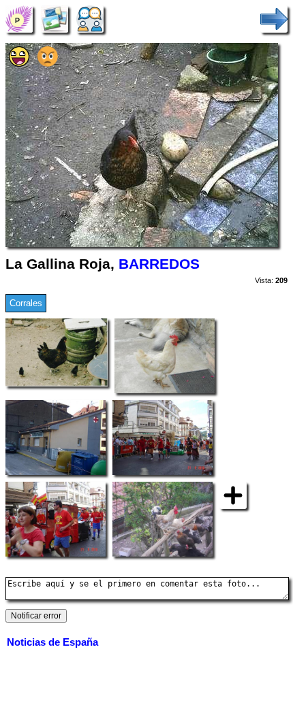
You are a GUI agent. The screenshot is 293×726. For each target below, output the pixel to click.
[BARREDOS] (19, 19)
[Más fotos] (233, 495)
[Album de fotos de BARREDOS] (54, 19)
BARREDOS (159, 264)
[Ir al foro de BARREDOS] (90, 19)
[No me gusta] (47, 64)
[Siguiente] (274, 19)
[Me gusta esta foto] (19, 64)
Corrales (26, 303)
